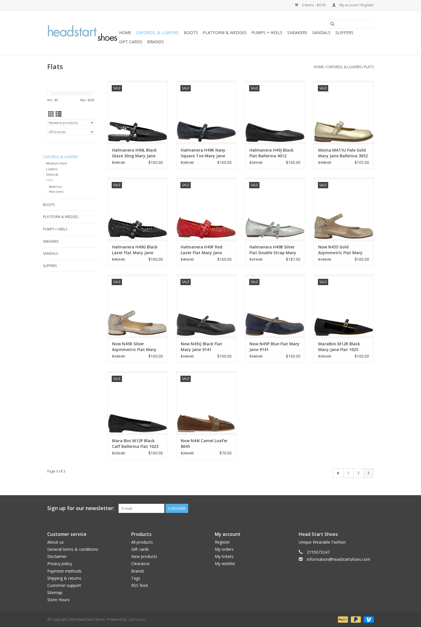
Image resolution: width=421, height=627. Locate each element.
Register (222, 542)
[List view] (59, 114)
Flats (369, 66)
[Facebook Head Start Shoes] (358, 508)
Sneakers (297, 32)
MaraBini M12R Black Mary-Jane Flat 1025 (339, 346)
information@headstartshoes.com (338, 559)
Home (125, 32)
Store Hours (58, 599)
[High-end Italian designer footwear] (82, 33)
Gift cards (130, 41)
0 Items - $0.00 (313, 5)
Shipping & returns (64, 578)
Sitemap (54, 592)
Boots (191, 32)
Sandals (321, 32)
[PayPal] (342, 619)
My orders (224, 549)
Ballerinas (55, 187)
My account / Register (356, 5)
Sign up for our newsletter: (80, 508)
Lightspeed (137, 619)
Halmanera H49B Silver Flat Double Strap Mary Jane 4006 (272, 250)
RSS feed (139, 585)
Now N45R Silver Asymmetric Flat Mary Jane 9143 (134, 346)
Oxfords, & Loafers (157, 32)
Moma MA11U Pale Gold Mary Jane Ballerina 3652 (343, 152)
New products (144, 556)
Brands (155, 41)
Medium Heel (56, 163)
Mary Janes (56, 191)
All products (142, 542)
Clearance (140, 563)
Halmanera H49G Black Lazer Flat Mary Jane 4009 (135, 250)
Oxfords (52, 174)
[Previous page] (338, 473)
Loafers (51, 169)
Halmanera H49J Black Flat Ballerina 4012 (271, 152)
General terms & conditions (72, 549)
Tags (135, 578)
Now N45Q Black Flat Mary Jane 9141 (201, 346)
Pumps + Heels (266, 32)
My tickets (224, 556)
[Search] (332, 23)
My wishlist (225, 563)
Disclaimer (57, 556)
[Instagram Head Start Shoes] (369, 508)
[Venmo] (368, 619)
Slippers (344, 32)
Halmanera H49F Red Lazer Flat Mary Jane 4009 (201, 250)
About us (55, 542)
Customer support (64, 585)
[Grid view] (51, 114)
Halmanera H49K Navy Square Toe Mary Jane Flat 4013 (203, 153)
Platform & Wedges (225, 32)
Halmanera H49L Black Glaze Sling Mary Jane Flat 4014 (134, 153)
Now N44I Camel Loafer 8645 (204, 443)
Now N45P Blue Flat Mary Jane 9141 (274, 346)
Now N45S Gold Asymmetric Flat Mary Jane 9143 (340, 250)
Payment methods (64, 571)
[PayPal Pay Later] (355, 619)
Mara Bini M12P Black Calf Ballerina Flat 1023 (135, 443)
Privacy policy (59, 563)
